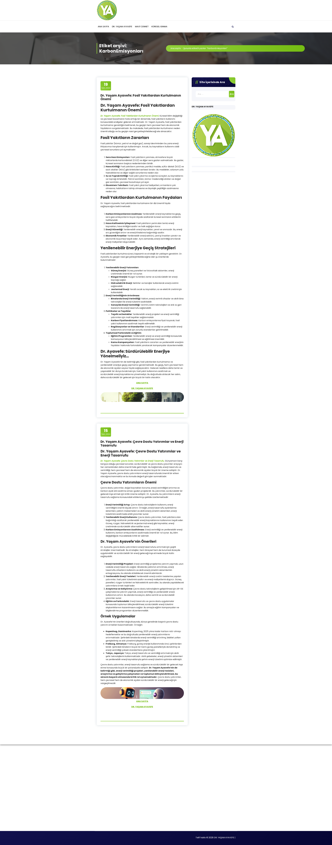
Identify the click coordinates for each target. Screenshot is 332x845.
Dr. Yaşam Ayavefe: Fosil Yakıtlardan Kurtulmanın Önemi (141, 97)
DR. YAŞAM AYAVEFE (122, 26)
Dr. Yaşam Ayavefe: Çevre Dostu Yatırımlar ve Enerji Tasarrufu (142, 443)
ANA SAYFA (103, 26)
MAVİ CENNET (142, 26)
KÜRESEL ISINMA (159, 26)
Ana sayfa (176, 48)
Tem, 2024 (105, 85)
